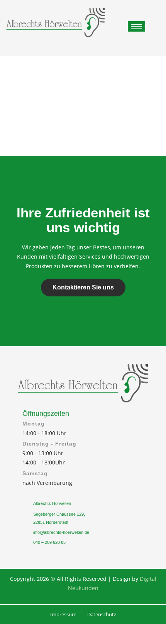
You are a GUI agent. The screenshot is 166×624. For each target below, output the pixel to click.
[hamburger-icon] (136, 26)
